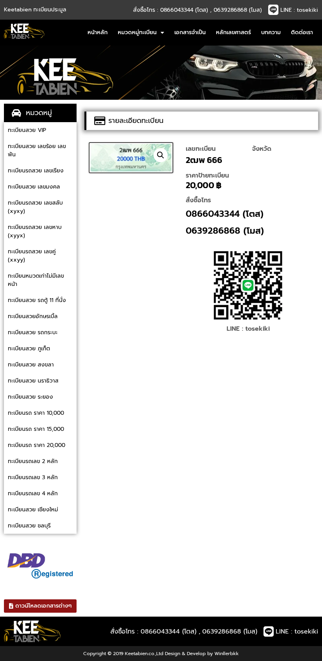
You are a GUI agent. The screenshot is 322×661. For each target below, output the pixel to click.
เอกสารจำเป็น (190, 32)
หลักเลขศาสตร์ (233, 32)
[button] (161, 155)
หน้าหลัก (98, 32)
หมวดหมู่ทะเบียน (137, 32)
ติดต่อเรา (302, 32)
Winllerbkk (226, 653)
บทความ (271, 32)
